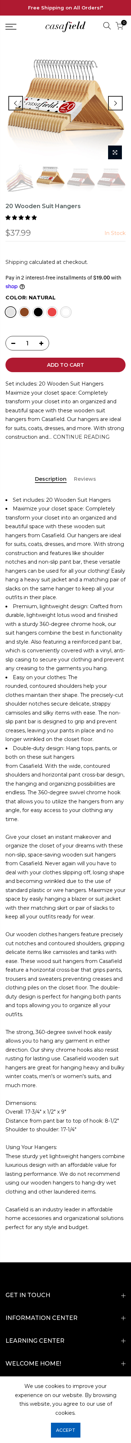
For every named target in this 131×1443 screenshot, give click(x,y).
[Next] (115, 103)
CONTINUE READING (81, 437)
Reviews (85, 479)
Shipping (16, 262)
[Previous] (15, 103)
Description (51, 479)
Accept (65, 1430)
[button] (21, 217)
